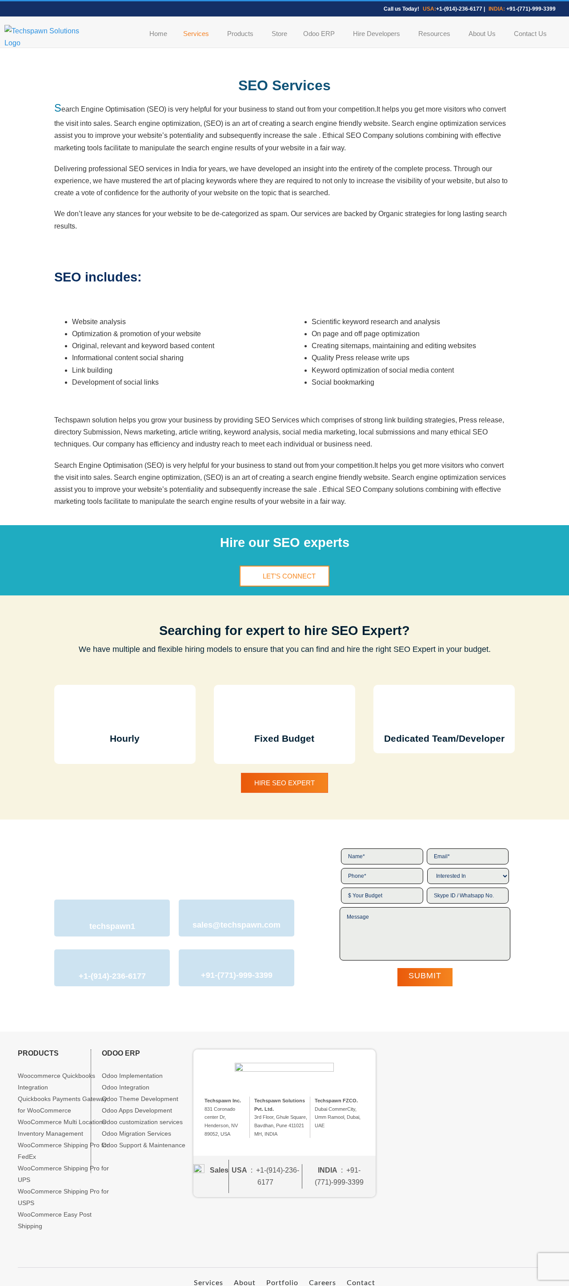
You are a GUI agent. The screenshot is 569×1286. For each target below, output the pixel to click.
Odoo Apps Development (137, 1110)
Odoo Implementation (132, 1075)
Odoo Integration (125, 1087)
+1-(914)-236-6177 (459, 9)
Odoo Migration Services (136, 1133)
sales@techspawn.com (236, 924)
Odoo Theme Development (140, 1098)
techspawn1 (112, 926)
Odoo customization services (142, 1121)
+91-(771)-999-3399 (531, 9)
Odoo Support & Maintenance (143, 1145)
